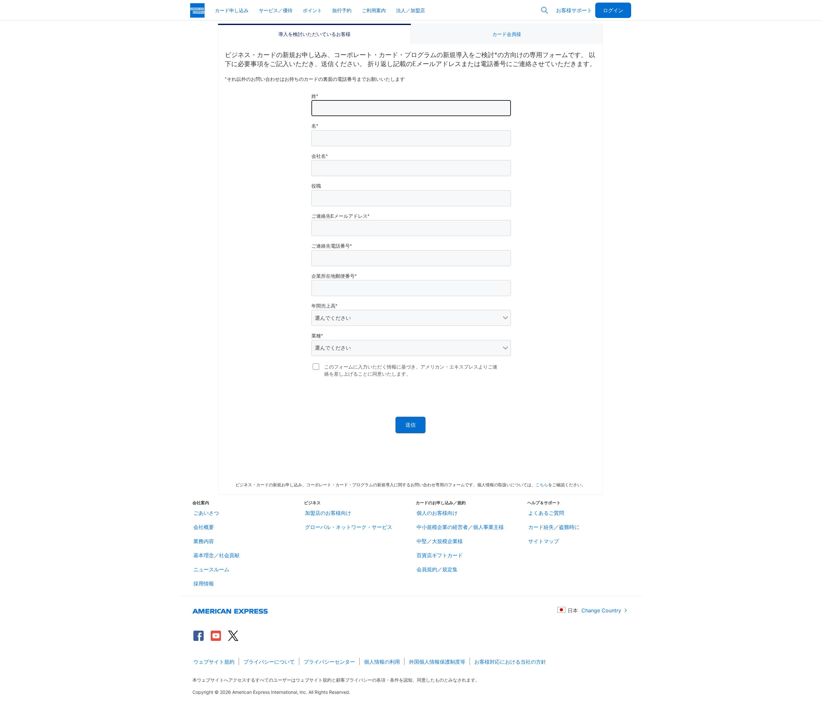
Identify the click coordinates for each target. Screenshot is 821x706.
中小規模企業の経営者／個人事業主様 (460, 527)
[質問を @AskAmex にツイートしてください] (233, 635)
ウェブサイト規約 (213, 662)
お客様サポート (574, 10)
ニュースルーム (211, 569)
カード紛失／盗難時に (554, 527)
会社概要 (203, 527)
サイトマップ (543, 541)
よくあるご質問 (546, 513)
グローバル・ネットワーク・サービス (348, 527)
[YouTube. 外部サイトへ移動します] (216, 635)
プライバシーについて (269, 662)
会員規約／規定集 (437, 569)
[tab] (314, 34)
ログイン (613, 10)
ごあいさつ (206, 513)
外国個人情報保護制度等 (437, 662)
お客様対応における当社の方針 (510, 662)
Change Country (601, 610)
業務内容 (203, 541)
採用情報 (203, 583)
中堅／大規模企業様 (440, 541)
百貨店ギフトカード (440, 555)
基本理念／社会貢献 (216, 555)
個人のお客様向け (437, 513)
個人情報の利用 (382, 662)
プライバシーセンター (329, 662)
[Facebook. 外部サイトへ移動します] (198, 635)
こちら (542, 484)
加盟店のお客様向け (328, 513)
